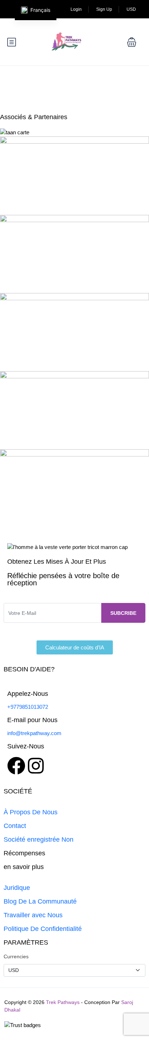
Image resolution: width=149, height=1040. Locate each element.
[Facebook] (16, 766)
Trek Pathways (63, 1002)
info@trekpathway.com (34, 733)
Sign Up (104, 9)
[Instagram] (36, 766)
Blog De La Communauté (40, 901)
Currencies (16, 956)
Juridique (17, 887)
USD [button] (132, 9)
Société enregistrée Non (38, 839)
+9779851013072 (27, 707)
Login (76, 9)
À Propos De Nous (31, 812)
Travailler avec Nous (33, 915)
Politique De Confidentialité (43, 928)
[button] (131, 42)
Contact (15, 825)
